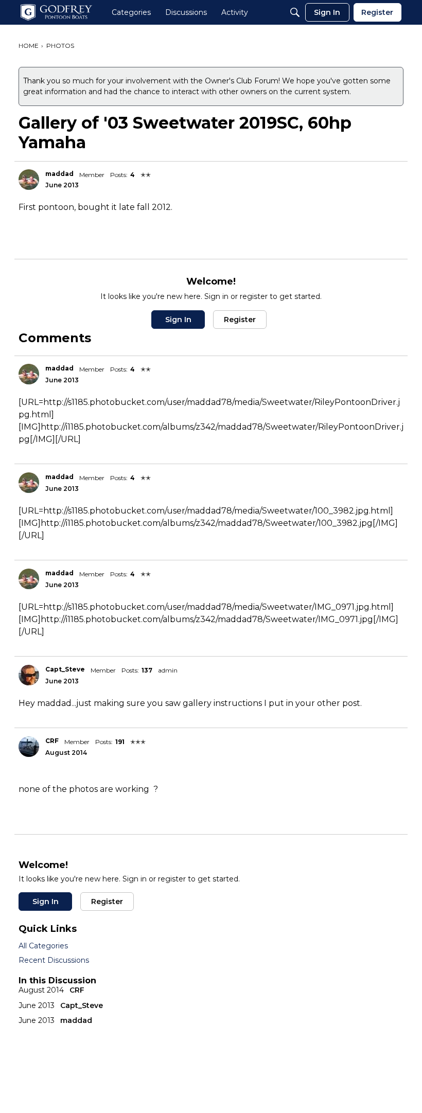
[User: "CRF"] (29, 746)
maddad (59, 174)
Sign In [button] (178, 319)
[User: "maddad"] (29, 179)
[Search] (295, 12)
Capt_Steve (65, 669)
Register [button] (240, 319)
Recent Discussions (54, 960)
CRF (52, 741)
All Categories (43, 945)
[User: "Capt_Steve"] (29, 675)
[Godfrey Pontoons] (56, 12)
